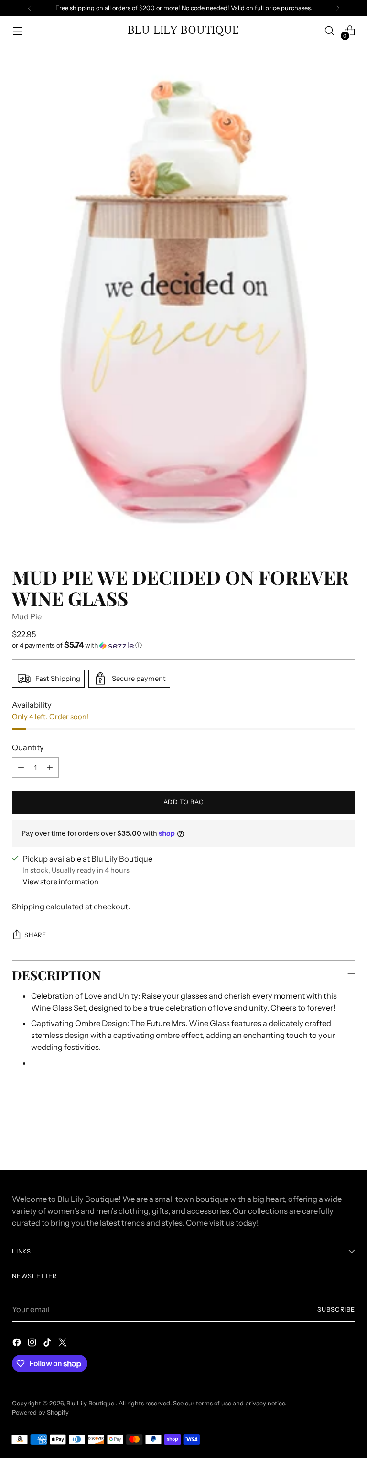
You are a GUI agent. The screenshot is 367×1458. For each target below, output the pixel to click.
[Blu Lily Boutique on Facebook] (17, 1344)
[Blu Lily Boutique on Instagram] (33, 1344)
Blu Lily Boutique (91, 1403)
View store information (60, 881)
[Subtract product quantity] (21, 767)
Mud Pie (27, 616)
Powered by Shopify (40, 1412)
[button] (183, 645)
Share (35, 935)
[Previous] (29, 8)
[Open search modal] (329, 31)
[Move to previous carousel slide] (325, 1138)
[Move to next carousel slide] (347, 1137)
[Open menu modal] (17, 31)
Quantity (28, 747)
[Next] (337, 8)
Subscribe (336, 1309)
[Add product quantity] (49, 767)
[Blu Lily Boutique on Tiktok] (48, 1344)
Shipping (28, 906)
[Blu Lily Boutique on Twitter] (63, 1344)
